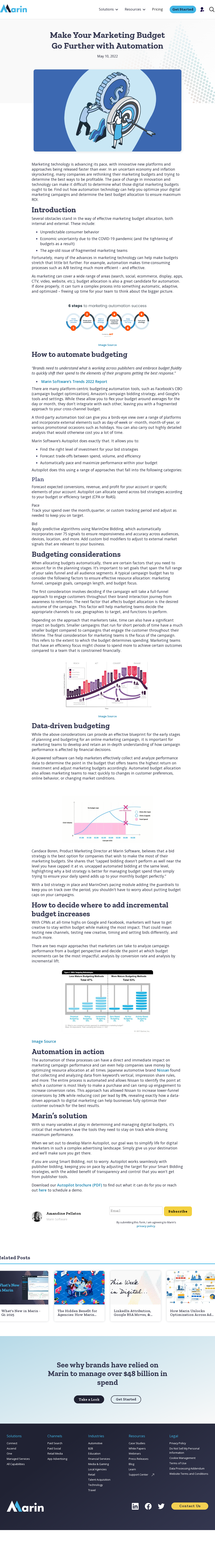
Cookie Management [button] (182, 1458)
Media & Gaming (98, 1464)
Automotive (95, 1443)
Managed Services (18, 1459)
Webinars (135, 1453)
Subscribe (177, 1211)
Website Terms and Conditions (188, 1474)
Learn (132, 1469)
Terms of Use (177, 1463)
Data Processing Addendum (187, 1468)
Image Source (107, 345)
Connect (12, 1443)
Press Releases (138, 1459)
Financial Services (99, 1459)
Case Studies (137, 1443)
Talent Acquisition (99, 1479)
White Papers (137, 1448)
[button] (108, 9)
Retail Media (55, 1453)
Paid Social (54, 1448)
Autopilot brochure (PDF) (79, 1185)
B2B (90, 1448)
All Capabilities (16, 1464)
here (43, 1190)
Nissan (163, 1070)
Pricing (157, 9)
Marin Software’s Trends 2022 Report (74, 381)
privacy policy (146, 1226)
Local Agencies (97, 1469)
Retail (91, 1474)
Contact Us (190, 1506)
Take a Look (89, 1399)
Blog (131, 1464)
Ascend (11, 1448)
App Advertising (57, 1459)
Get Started (126, 1399)
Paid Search (54, 1443)
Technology (95, 1485)
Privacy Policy (177, 1443)
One (9, 1453)
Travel (92, 1490)
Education (94, 1453)
